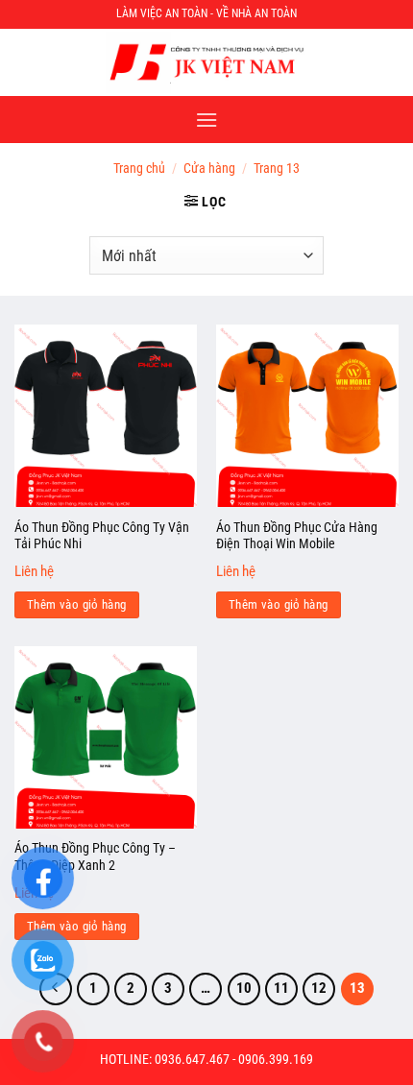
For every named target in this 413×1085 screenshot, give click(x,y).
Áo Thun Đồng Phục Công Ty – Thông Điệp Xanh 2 (95, 856)
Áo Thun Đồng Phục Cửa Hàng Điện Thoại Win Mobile (296, 535)
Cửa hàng (209, 168)
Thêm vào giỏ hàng (77, 604)
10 (244, 988)
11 (281, 988)
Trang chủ (139, 168)
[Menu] (206, 119)
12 (319, 988)
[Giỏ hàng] (388, 62)
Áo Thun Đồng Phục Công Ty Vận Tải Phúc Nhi (101, 535)
